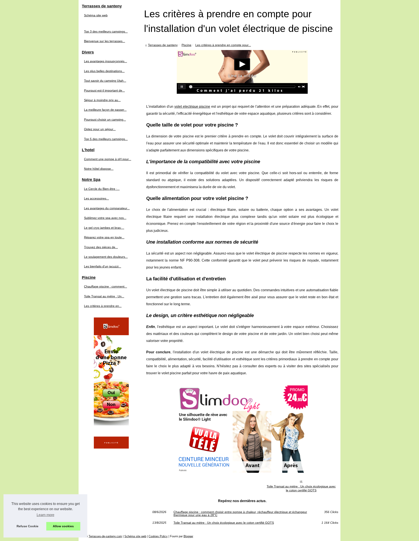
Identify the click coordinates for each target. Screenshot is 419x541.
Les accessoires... (96, 198)
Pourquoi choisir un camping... (105, 119)
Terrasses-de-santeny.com (105, 536)
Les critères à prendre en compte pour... (223, 45)
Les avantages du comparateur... (107, 208)
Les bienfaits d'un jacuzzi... (102, 266)
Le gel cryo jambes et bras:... (104, 227)
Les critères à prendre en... (103, 306)
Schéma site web (96, 15)
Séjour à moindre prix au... (102, 100)
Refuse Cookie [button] (27, 526)
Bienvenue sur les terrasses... (104, 41)
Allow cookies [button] (63, 526)
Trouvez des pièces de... (101, 247)
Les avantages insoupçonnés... (105, 61)
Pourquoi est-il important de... (104, 90)
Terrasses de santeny (163, 45)
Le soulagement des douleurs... (106, 256)
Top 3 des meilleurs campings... (106, 31)
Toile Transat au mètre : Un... (104, 296)
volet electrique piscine (192, 106)
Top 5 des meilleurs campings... (106, 139)
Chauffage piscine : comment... (105, 286)
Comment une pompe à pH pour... (107, 159)
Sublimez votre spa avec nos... (105, 218)
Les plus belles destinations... (104, 71)
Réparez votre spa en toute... (104, 237)
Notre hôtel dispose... (98, 168)
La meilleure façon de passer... (105, 109)
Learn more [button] (45, 515)
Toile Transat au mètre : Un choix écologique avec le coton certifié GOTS (301, 488)
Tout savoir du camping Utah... (105, 80)
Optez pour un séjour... (100, 129)
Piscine (186, 45)
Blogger (188, 536)
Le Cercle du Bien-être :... (102, 189)
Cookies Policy (158, 536)
